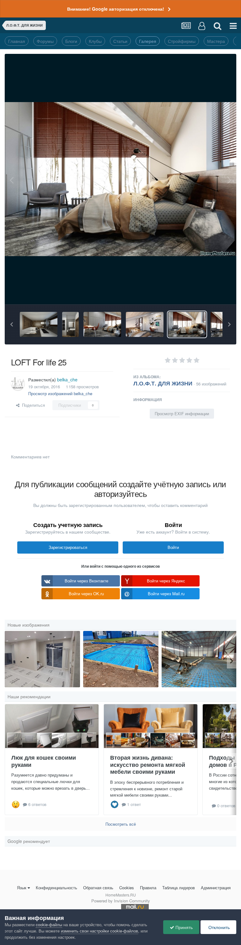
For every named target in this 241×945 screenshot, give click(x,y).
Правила (148, 888)
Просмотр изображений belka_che (60, 393)
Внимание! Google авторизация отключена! (115, 9)
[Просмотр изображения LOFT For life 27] (102, 324)
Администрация (216, 888)
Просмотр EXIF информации (182, 413)
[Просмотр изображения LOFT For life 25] (187, 324)
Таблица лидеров (178, 888)
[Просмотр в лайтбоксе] (120, 179)
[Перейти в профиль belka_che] (18, 383)
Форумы (45, 41)
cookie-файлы (49, 924)
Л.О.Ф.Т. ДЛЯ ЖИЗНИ (162, 383)
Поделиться (32, 405)
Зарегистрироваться (68, 547)
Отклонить (218, 927)
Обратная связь (98, 888)
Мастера (216, 41)
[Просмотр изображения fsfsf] (42, 659)
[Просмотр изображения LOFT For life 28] (70, 324)
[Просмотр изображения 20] (199, 659)
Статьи (120, 41)
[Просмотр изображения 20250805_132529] (120, 659)
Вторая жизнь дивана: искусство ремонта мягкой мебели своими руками (147, 764)
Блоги (71, 41)
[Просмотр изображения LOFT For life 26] (144, 324)
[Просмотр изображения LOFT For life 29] (38, 324)
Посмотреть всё (120, 824)
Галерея (147, 41)
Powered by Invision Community (120, 901)
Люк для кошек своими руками (43, 761)
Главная (16, 41)
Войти (173, 547)
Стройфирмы (181, 41)
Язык (22, 888)
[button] (12, 324)
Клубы (95, 41)
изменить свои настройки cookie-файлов (99, 931)
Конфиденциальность (56, 888)
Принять (183, 927)
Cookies (126, 888)
